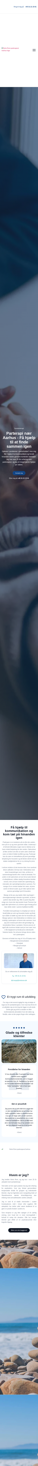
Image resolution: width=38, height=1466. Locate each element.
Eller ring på (19, 478)
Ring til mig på (19, 7)
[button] (34, 50)
